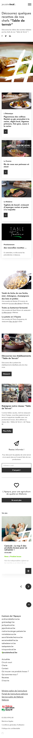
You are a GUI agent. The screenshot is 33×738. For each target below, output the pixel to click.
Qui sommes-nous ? (10, 674)
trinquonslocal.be (9, 649)
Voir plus (5, 513)
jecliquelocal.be (8, 625)
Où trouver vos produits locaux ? (15, 671)
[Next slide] (28, 587)
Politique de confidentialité (11, 728)
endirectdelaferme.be (11, 619)
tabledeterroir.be (9, 643)
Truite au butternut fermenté (15, 307)
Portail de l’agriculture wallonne (15, 693)
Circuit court (7, 662)
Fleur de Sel (13, 321)
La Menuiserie (6, 312)
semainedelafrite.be (10, 640)
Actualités (6, 659)
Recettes (5, 677)
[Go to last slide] (21, 587)
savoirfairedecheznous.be (12, 637)
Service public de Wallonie (12, 696)
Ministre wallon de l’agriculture (14, 690)
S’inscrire (5, 680)
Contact (5, 668)
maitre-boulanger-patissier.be (14, 631)
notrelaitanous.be (9, 634)
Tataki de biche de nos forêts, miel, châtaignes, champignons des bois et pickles (15, 296)
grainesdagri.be (8, 622)
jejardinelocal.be (8, 628)
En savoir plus (16, 500)
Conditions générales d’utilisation (13, 725)
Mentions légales (7, 721)
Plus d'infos (7, 431)
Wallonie (5, 699)
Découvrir (6, 374)
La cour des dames (15, 303)
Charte (4, 665)
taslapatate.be (7, 646)
